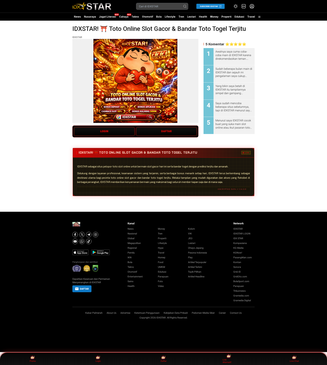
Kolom (191, 228)
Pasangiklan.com (242, 257)
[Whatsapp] (82, 241)
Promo (33, 361)
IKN (129, 257)
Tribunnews (239, 290)
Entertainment (135, 276)
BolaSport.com (241, 281)
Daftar (164, 361)
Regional (132, 248)
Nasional (132, 233)
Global (131, 238)
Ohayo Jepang (196, 248)
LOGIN (104, 131)
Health (203, 16)
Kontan (237, 262)
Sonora (237, 267)
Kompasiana (240, 243)
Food (160, 262)
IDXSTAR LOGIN (241, 233)
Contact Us (236, 312)
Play (190, 257)
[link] (243, 6)
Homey (161, 257)
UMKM (161, 267)
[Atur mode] (235, 6)
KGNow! (237, 252)
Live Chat (294, 361)
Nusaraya (90, 16)
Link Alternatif (227, 361)
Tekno (135, 16)
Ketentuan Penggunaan (147, 312)
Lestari (191, 18)
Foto (160, 281)
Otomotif (147, 16)
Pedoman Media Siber (203, 312)
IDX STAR (238, 238)
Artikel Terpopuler (197, 262)
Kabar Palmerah (94, 312)
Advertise (125, 312)
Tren (181, 16)
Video (161, 286)
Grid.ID (237, 271)
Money (214, 16)
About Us (111, 312)
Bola (159, 16)
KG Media (238, 248)
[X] (82, 234)
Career (222, 312)
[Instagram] (95, 234)
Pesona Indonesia (197, 252)
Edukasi (239, 16)
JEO (190, 238)
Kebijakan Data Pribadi (176, 312)
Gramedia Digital (242, 300)
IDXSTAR (77, 37)
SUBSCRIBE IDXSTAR (209, 6)
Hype (160, 248)
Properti (226, 16)
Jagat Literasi (107, 16)
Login (98, 361)
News (77, 16)
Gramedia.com (241, 295)
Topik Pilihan (194, 271)
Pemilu (131, 252)
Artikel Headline (196, 276)
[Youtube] (75, 241)
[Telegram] (88, 234)
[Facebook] (75, 234)
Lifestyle (170, 16)
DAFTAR (166, 131)
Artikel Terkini (195, 267)
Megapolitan (134, 243)
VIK (190, 233)
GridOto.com (240, 276)
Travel (251, 16)
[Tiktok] (88, 241)
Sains (130, 281)
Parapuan (163, 276)
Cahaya (123, 16)
